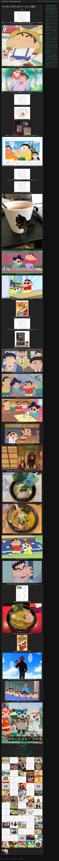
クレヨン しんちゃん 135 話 (51, 36)
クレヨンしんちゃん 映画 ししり (22, 749)
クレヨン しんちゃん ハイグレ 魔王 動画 (51, 27)
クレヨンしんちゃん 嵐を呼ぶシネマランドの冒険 (51, 56)
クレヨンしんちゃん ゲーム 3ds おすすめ (52, 20)
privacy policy (49, 1)
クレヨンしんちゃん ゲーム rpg (51, 11)
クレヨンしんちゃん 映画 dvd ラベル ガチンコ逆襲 (22, 751)
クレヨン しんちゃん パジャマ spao (51, 24)
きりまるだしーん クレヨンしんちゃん (51, 17)
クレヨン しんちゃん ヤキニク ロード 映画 (51, 51)
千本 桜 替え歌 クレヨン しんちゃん (51, 34)
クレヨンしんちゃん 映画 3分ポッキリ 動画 (22, 753)
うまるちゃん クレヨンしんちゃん (51, 42)
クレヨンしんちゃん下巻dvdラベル (51, 30)
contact (43, 1)
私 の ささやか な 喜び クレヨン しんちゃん (52, 63)
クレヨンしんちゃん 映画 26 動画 (51, 60)
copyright (55, 1)
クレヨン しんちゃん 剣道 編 (51, 53)
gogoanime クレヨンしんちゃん (51, 39)
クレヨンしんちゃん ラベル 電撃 (52, 45)
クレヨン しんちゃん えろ (11, 1)
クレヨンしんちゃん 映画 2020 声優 (22, 755)
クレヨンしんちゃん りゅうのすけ (51, 48)
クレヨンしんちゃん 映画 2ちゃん (22, 747)
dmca (39, 1)
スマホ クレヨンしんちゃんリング (51, 66)
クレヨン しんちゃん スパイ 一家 (51, 14)
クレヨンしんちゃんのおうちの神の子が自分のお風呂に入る (51, 9)
